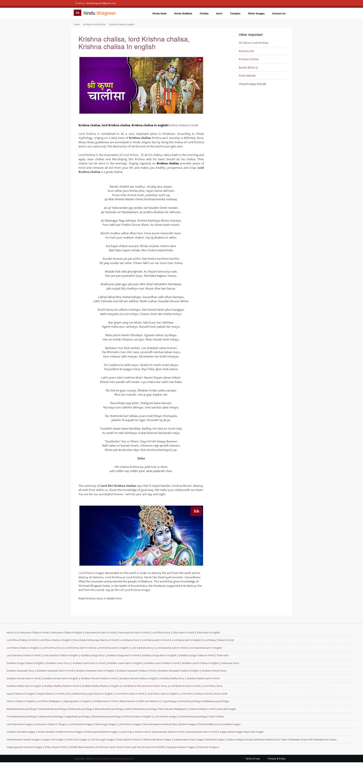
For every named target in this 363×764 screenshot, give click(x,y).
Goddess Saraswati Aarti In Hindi (55, 670)
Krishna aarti (160, 138)
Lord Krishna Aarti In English (112, 647)
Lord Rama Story (129, 640)
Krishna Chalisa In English (137, 716)
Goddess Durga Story (93, 655)
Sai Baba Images (231, 724)
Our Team (281, 739)
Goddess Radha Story (172, 678)
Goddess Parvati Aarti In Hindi (24, 678)
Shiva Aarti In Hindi (183, 632)
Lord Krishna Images (165, 716)
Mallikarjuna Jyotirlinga (216, 701)
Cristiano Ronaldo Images (21, 731)
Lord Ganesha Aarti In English (205, 647)
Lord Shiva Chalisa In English (55, 640)
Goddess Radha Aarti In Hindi (203, 678)
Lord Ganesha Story (142, 647)
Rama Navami (128, 701)
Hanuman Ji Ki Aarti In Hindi (100, 632)
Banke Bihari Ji (248, 67)
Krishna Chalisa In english (121, 24)
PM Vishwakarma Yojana (322, 739)
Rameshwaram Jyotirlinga (106, 716)
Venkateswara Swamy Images (23, 739)
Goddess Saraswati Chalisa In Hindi (136, 670)
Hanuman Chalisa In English (66, 632)
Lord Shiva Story (161, 632)
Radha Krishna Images (70, 731)
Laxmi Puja (126, 731)
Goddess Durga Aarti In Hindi (123, 655)
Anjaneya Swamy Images (181, 747)
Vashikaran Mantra (263, 739)
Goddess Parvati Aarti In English (60, 678)
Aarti (219, 13)
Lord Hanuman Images (20, 724)
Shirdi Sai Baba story (209, 724)
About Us (12, 632)
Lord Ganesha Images (80, 724)
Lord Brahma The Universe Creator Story (144, 686)
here (119, 598)
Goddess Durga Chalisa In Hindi (197, 655)
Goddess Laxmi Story (58, 663)
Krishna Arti (246, 51)
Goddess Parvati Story (214, 670)
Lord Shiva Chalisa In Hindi (21, 640)
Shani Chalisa (216, 716)
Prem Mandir (247, 75)
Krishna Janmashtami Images (101, 731)
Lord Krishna (87, 134)
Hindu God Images (76, 739)
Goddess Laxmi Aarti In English (124, 663)
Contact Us (278, 13)
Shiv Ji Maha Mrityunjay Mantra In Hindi (95, 640)
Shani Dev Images (254, 731)
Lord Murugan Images (102, 739)
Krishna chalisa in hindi (183, 125)
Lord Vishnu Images (130, 724)
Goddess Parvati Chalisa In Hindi (99, 678)
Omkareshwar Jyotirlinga (52, 709)
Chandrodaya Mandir (252, 84)
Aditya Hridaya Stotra (239, 739)
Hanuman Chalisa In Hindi (34, 632)
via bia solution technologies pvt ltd (114, 758)
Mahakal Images (215, 739)
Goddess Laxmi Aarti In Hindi (88, 663)
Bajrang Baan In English (77, 701)
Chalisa (204, 13)
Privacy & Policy (276, 758)
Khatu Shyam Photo (56, 747)
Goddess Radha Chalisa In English (100, 686)
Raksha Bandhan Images (157, 739)
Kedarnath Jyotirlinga (80, 709)
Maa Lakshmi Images (184, 724)
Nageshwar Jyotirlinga (77, 716)
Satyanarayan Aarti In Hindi (201, 731)
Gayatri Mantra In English (21, 693)
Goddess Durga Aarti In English (159, 655)
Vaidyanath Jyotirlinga (50, 716)
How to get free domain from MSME (144, 747)
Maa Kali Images (227, 709)
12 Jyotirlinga (169, 701)
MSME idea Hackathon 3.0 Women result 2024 (96, 747)
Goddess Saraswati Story (21, 670)
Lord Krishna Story (51, 647)
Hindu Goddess (183, 13)
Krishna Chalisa (249, 59)
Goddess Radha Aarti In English (24, 686)
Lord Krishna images (137, 590)
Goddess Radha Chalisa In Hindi (61, 686)
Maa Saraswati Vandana (156, 724)
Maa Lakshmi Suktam (129, 739)
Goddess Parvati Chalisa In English (138, 678)
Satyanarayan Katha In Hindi (168, 731)
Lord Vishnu (131, 155)
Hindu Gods (159, 13)
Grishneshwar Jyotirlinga (193, 716)
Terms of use (252, 758)
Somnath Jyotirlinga (190, 701)
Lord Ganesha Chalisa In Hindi (23, 655)
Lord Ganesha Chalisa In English (60, 655)
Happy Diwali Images (231, 731)
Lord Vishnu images (91, 573)
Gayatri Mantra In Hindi (50, 693)
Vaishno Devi (142, 731)
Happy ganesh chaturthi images (24, 747)
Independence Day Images (189, 739)
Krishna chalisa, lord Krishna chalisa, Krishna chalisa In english (134, 42)
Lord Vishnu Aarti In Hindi (129, 693)
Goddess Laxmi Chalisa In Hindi (161, 663)
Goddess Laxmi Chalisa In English (200, 663)
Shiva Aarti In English (208, 632)
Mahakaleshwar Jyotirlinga (21, 709)
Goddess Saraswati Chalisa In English (178, 670)
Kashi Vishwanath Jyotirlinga (141, 709)
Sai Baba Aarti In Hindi (105, 701)
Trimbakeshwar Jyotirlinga (21, 716)
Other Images (256, 13)
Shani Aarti (222, 655)
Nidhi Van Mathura (148, 701)
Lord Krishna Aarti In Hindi (79, 647)
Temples (235, 13)
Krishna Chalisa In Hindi (202, 709)
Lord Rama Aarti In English (186, 640)
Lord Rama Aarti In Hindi (155, 640)
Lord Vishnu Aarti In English (162, 693)
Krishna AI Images (207, 747)
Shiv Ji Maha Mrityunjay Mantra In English (89, 693)
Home (77, 24)
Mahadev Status (299, 739)
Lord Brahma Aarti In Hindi (185, 686)
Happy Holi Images (53, 739)
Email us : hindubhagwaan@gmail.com (96, 3)
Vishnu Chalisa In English (20, 701)
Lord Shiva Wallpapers (49, 701)
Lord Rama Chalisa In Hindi (219, 640)
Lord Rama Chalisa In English (23, 647)
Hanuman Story (230, 663)
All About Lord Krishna (94, 24)
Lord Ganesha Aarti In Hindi (171, 647)
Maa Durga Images (105, 724)
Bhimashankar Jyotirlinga (109, 709)
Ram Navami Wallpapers (173, 709)
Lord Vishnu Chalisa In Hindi (196, 693)
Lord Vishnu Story (212, 686)
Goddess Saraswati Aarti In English (95, 670)
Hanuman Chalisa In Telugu (50, 724)
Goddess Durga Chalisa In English (25, 663)
